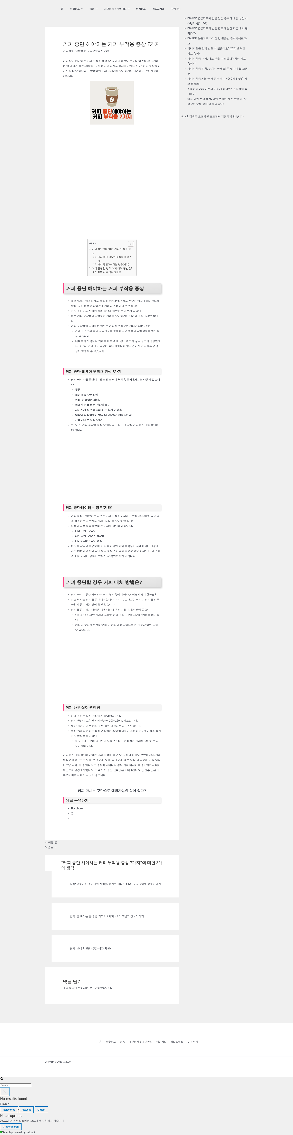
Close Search (11, 1126)
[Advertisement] (112, 149)
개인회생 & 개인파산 (115, 8)
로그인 (93, 987)
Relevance (9, 1109)
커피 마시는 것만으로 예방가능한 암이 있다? (112, 790)
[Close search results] (5, 1091)
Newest (26, 1109)
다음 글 (51, 847)
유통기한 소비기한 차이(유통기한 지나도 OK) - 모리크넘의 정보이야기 (118, 884)
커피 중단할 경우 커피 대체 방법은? (112, 268)
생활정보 (75, 8)
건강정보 (68, 50)
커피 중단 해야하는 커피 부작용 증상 (111, 250)
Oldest (41, 1109)
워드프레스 (158, 8)
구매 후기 (176, 8)
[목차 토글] (129, 244)
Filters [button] (8, 1104)
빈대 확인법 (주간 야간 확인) (93, 948)
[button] (81, 8)
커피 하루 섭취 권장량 (109, 272)
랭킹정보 (141, 8)
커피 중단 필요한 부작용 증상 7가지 (114, 259)
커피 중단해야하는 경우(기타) (113, 264)
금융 (92, 8)
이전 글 (51, 842)
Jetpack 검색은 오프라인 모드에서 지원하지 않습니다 (211, 116)
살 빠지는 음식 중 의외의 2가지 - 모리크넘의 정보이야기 (110, 916)
